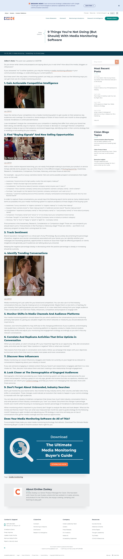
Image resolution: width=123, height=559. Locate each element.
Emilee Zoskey (40, 53)
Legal (18, 555)
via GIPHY (8, 111)
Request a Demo (112, 18)
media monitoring (16, 477)
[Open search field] (108, 13)
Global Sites (116, 555)
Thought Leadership (98, 532)
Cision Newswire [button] (51, 18)
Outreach (36, 523)
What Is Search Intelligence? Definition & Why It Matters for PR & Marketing (104, 114)
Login (112, 13)
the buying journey (69, 169)
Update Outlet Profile (10, 535)
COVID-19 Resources (98, 538)
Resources (92, 13)
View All (96, 120)
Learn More (88, 5)
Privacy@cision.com (53, 548)
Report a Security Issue (11, 541)
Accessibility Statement (70, 538)
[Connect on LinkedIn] (4, 547)
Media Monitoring (19, 53)
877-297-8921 (79, 548)
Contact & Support (102, 13)
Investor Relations (21, 13)
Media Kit (65, 535)
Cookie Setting (44, 555)
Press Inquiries (8, 532)
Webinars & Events (97, 526)
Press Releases (67, 529)
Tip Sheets (95, 535)
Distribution (37, 529)
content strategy (32, 381)
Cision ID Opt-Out (26, 555)
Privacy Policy (35, 555)
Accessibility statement (9, 555)
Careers (12, 13)
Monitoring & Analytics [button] (76, 18)
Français (86, 13)
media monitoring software (61, 70)
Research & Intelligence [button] (95, 18)
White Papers (96, 529)
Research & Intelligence (40, 532)
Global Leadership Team (70, 523)
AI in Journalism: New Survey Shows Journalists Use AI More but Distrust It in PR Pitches (105, 79)
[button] (118, 6)
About (6, 13)
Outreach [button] (63, 18)
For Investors (66, 532)
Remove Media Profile (10, 538)
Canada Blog (29, 53)
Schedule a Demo (9, 529)
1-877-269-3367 (10, 523)
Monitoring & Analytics (40, 526)
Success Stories (96, 523)
